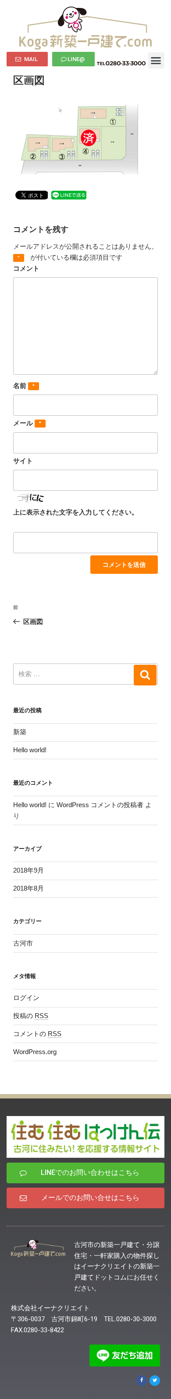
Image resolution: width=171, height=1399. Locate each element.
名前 (24, 385)
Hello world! (29, 750)
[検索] (145, 675)
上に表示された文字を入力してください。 (75, 512)
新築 (19, 732)
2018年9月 (28, 870)
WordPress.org (35, 1051)
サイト (23, 460)
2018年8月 (28, 888)
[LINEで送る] (68, 194)
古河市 (23, 943)
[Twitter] (155, 1380)
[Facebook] (141, 1380)
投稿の (30, 1015)
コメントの (37, 1033)
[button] (27, 59)
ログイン (26, 997)
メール (27, 423)
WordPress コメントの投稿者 (100, 804)
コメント (26, 268)
